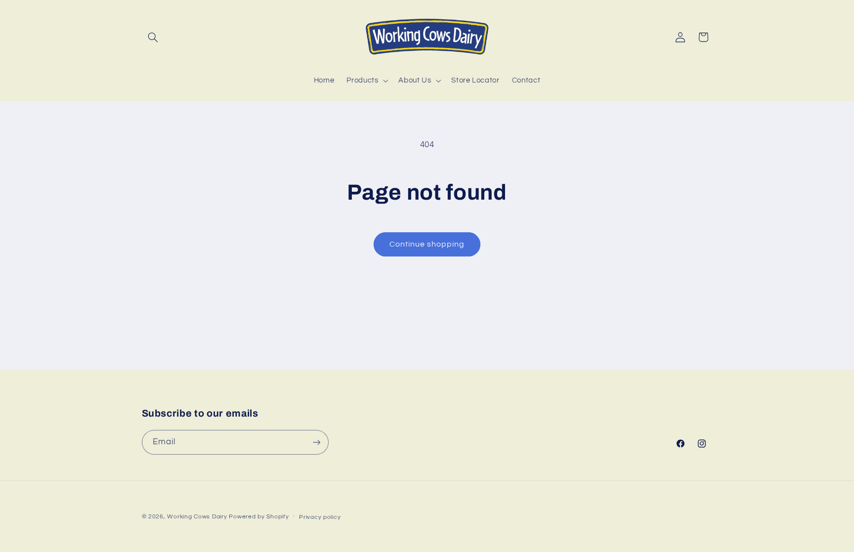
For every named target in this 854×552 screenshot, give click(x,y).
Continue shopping (427, 244)
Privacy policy (320, 517)
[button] (153, 37)
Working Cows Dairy (197, 516)
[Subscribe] (316, 442)
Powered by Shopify (259, 516)
